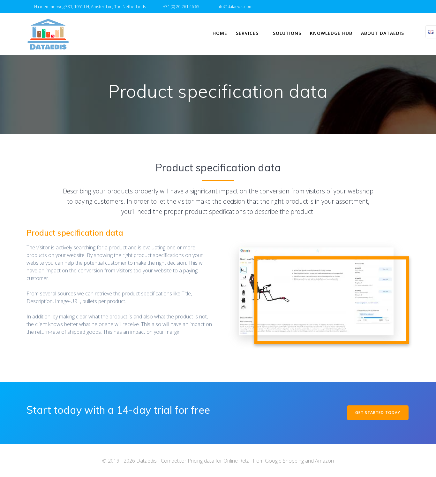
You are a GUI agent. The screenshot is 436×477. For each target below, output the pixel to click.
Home (220, 33)
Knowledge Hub (331, 33)
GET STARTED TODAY (377, 412)
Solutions (287, 33)
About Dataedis (382, 33)
